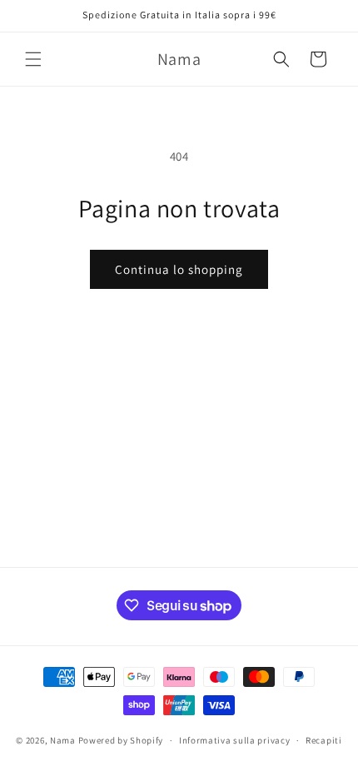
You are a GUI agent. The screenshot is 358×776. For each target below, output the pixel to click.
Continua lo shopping (179, 269)
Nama (63, 740)
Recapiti (324, 740)
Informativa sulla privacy (235, 740)
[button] (33, 59)
